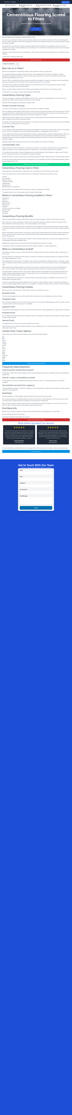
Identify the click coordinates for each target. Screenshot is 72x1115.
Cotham (27, 417)
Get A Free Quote (36, 451)
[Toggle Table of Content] (16, 64)
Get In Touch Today (36, 60)
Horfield (11, 417)
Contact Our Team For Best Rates (36, 363)
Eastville (16, 417)
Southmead (5, 417)
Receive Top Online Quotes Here (36, 419)
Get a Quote (36, 29)
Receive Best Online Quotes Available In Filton (36, 164)
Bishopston (22, 417)
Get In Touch (66, 2)
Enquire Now (36, 456)
